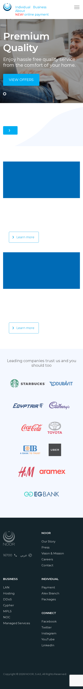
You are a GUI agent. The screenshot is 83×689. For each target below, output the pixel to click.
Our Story (48, 541)
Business (39, 7)
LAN (6, 587)
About (20, 11)
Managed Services (16, 623)
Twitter (47, 627)
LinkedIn (48, 645)
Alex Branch (50, 593)
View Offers (21, 80)
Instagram (49, 633)
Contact (47, 565)
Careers (47, 559)
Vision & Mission (53, 553)
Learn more (25, 237)
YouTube (48, 639)
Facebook (49, 621)
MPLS (7, 611)
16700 (7, 555)
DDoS (7, 599)
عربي (23, 555)
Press (45, 547)
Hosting (8, 593)
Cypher (8, 605)
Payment (48, 587)
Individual (22, 7)
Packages (49, 599)
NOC (6, 617)
